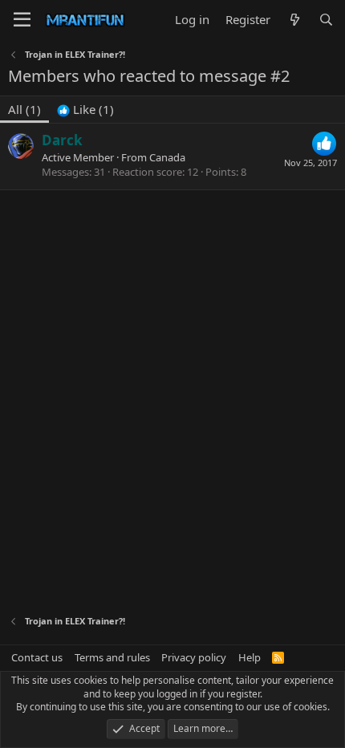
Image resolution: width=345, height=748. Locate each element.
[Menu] (22, 20)
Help (249, 657)
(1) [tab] (24, 109)
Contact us (37, 657)
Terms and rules (112, 657)
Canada (167, 157)
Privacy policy (193, 657)
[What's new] (294, 20)
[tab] (85, 109)
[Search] (326, 20)
